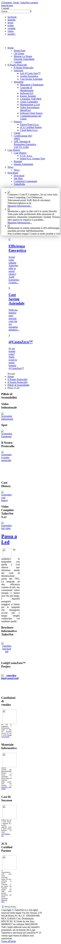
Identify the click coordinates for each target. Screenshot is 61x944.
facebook (12, 17)
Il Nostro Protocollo (17, 379)
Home (11, 376)
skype (10, 22)
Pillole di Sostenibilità (18, 385)
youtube (11, 28)
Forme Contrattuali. (6, 736)
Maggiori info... (4, 901)
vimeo (11, 31)
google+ (12, 34)
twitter (11, 25)
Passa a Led (9, 539)
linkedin (11, 19)
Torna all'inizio (8, 941)
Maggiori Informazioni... (20, 206)
